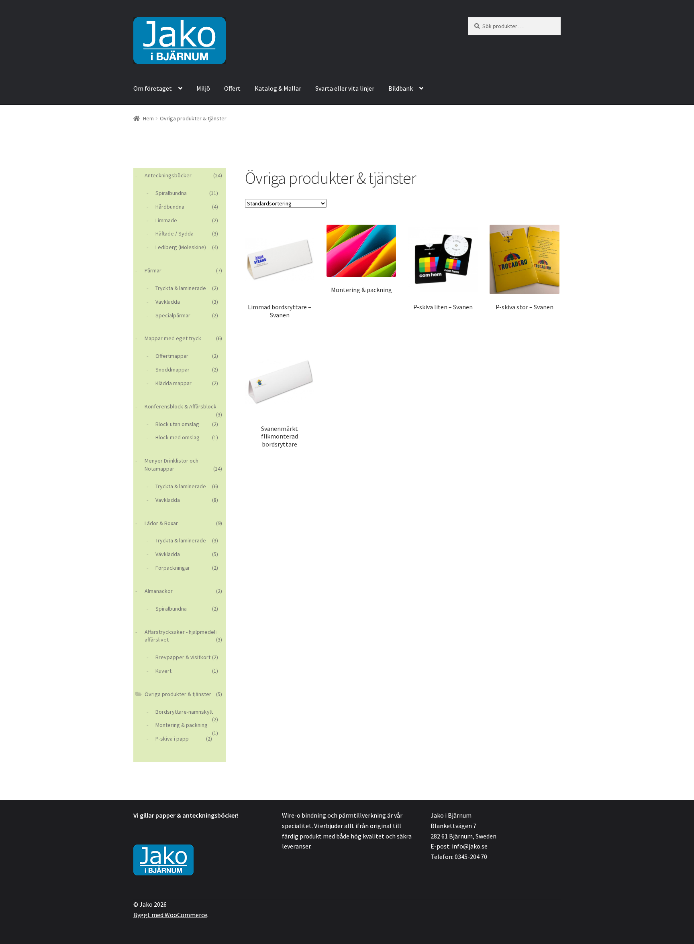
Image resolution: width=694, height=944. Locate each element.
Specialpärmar (172, 315)
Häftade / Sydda (174, 233)
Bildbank (400, 88)
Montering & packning (181, 725)
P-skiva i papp (172, 738)
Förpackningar (172, 567)
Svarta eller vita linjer (344, 88)
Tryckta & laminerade (180, 288)
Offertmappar (171, 355)
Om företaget (152, 88)
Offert (232, 88)
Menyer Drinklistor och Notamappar (171, 464)
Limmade (166, 220)
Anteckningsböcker (168, 175)
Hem (148, 118)
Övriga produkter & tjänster (178, 694)
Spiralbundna (171, 193)
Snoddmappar (172, 369)
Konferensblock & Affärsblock (180, 406)
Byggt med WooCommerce (170, 915)
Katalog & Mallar (278, 88)
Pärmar (153, 270)
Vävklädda (167, 301)
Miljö (203, 88)
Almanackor (159, 591)
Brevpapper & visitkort (182, 657)
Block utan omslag (177, 424)
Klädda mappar (173, 383)
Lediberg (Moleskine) (180, 247)
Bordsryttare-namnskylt (184, 711)
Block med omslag (177, 437)
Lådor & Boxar (161, 523)
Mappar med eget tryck (173, 338)
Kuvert (163, 670)
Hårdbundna (169, 206)
